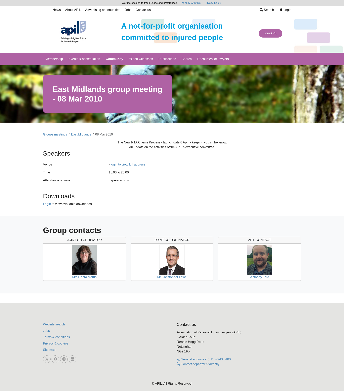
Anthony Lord (259, 277)
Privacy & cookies (55, 343)
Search (268, 10)
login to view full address (127, 164)
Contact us (143, 10)
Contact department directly (199, 364)
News (57, 10)
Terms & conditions (56, 337)
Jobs (128, 10)
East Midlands (81, 134)
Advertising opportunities (102, 10)
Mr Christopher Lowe (172, 277)
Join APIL (270, 33)
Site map (49, 349)
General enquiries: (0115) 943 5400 (205, 359)
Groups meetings (55, 134)
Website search (54, 324)
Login (287, 10)
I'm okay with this (191, 2)
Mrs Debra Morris (84, 277)
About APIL (73, 10)
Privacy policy (213, 2)
